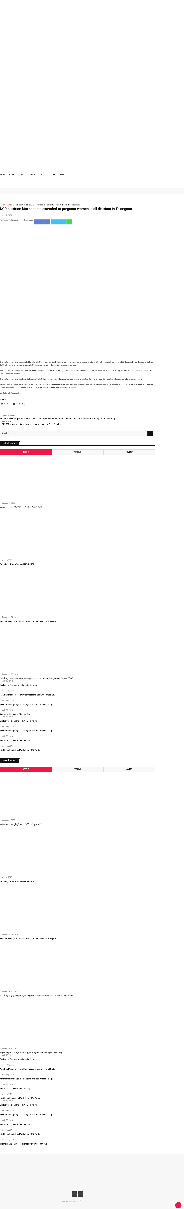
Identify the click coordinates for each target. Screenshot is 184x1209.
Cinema (32, 175)
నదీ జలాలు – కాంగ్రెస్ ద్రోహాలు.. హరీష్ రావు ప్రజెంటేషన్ (21, 507)
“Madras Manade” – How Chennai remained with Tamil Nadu (27, 695)
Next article (6, 421)
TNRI (53, 175)
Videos (21, 175)
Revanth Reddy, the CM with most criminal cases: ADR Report (28, 621)
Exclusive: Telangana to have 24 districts (18, 685)
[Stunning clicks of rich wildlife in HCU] (23, 535)
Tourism (43, 175)
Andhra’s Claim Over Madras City (15, 714)
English (11, 205)
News (11, 175)
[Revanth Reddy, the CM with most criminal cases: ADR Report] (23, 592)
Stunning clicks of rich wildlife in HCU (17, 564)
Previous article (8, 416)
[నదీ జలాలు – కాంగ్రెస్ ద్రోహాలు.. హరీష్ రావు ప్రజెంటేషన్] (23, 475)
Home (2, 175)
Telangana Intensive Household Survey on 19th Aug (23, 1144)
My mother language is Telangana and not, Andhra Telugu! (26, 704)
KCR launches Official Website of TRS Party (20, 750)
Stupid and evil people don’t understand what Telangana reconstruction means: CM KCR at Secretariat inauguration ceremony (57, 418)
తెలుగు (62, 175)
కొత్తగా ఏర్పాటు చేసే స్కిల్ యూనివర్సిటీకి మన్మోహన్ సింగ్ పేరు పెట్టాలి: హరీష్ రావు (31, 1052)
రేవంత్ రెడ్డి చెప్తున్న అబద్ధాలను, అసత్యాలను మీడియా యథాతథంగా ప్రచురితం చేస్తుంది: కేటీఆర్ (36, 678)
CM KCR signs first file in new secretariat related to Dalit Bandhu (31, 424)
